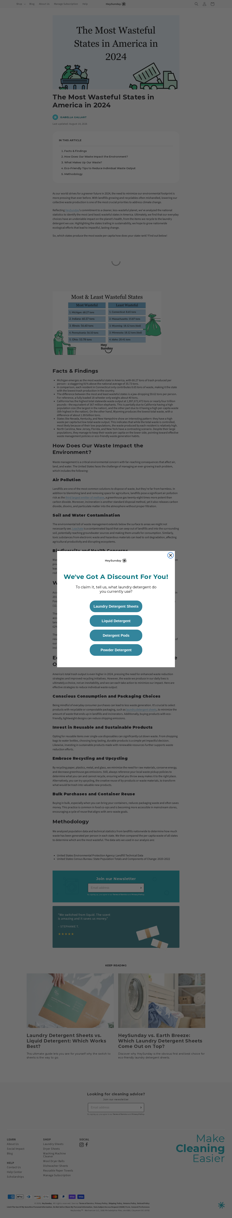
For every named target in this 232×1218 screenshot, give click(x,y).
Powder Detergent (116, 650)
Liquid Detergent (116, 621)
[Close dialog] (170, 555)
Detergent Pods (116, 635)
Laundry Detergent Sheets (116, 606)
